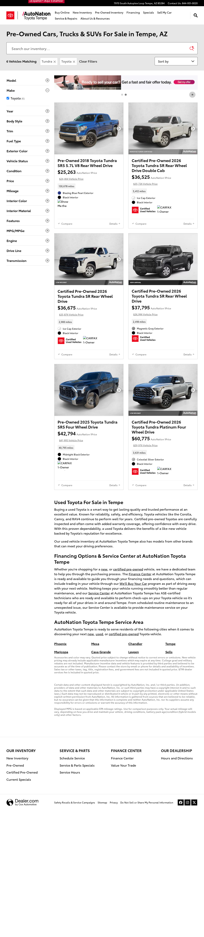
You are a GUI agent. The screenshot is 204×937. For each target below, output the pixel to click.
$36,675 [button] (77, 310)
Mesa (95, 643)
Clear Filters (88, 61)
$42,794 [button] (77, 436)
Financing (133, 12)
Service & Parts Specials (77, 765)
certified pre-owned (128, 569)
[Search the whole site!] (196, 15)
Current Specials (18, 779)
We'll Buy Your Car (133, 583)
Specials (148, 12)
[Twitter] (194, 802)
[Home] (12, 15)
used (99, 633)
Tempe (170, 643)
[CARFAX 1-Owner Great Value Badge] (164, 210)
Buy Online (62, 12)
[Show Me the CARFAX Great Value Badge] (65, 204)
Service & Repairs (66, 18)
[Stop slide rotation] (193, 95)
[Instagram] (187, 802)
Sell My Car (164, 12)
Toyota (66, 61)
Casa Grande (101, 651)
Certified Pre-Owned (22, 772)
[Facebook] (181, 802)
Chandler (135, 643)
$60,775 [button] (151, 441)
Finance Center (140, 573)
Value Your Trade (123, 765)
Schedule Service (72, 758)
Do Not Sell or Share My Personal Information (146, 802)
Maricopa (61, 651)
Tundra (47, 61)
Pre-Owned (15, 765)
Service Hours (70, 772)
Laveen (133, 651)
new (104, 569)
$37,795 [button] (151, 310)
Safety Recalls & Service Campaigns (74, 802)
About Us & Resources (95, 18)
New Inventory (82, 12)
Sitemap (102, 802)
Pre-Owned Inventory (109, 12)
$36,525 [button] (151, 179)
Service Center (99, 593)
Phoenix (60, 643)
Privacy (114, 802)
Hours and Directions (177, 758)
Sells (169, 651)
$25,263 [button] (77, 174)
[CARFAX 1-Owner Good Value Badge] (65, 466)
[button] (89, 186)
